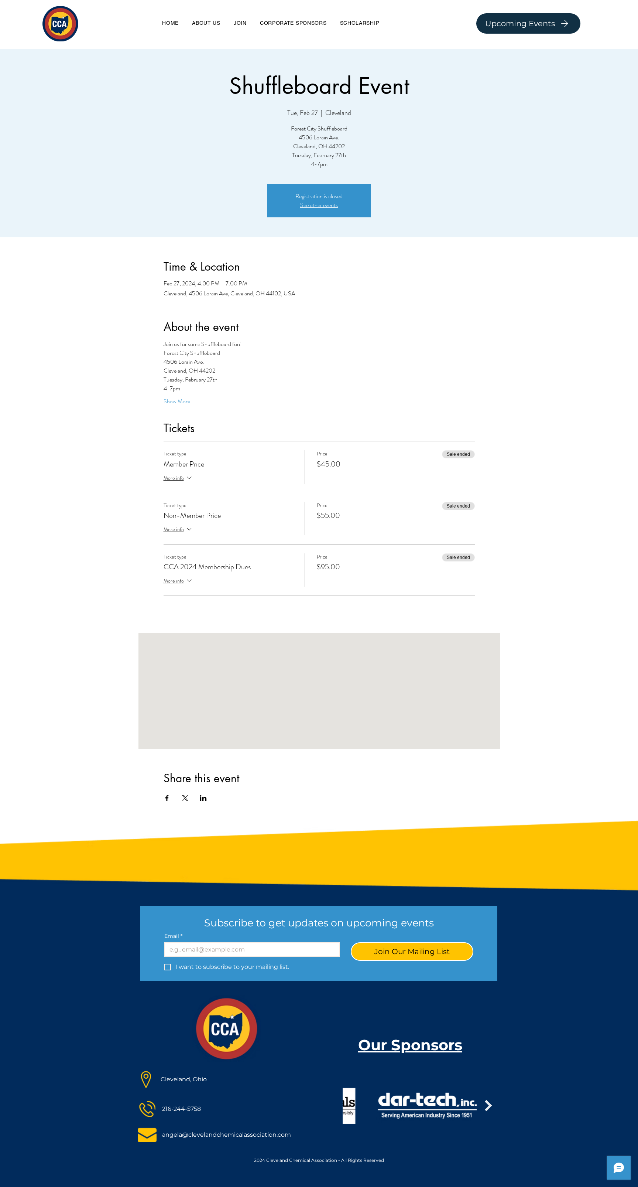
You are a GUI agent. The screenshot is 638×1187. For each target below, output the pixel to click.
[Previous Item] (331, 1106)
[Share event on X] (185, 798)
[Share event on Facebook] (167, 798)
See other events (319, 205)
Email (173, 936)
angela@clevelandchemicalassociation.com (226, 1134)
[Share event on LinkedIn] (203, 798)
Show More (177, 401)
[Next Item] (488, 1106)
